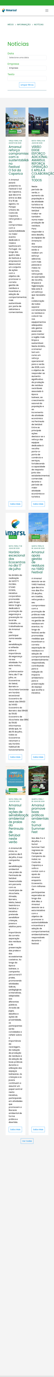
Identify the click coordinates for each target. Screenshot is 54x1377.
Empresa (13, 63)
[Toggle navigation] (46, 10)
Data (11, 53)
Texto (11, 74)
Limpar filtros (27, 84)
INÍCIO (11, 24)
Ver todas (27, 1141)
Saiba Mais (15, 504)
